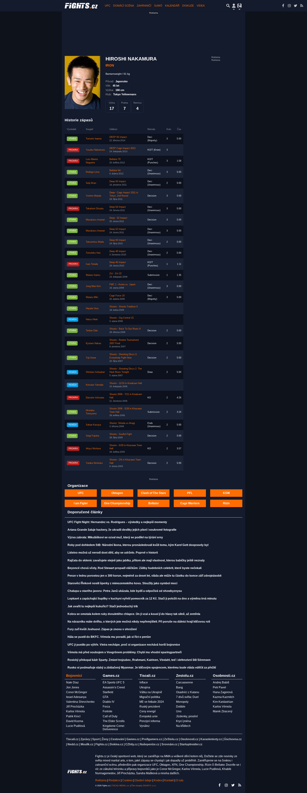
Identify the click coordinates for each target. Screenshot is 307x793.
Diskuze (188, 5)
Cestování (117, 739)
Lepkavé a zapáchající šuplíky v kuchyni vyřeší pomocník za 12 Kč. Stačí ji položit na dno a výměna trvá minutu (142, 598)
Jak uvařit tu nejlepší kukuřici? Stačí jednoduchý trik (103, 606)
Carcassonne (184, 682)
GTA (105, 696)
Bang (179, 687)
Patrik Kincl (73, 716)
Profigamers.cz (152, 739)
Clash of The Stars (153, 492)
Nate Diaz (72, 682)
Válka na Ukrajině (150, 692)
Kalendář (172, 5)
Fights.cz (101, 744)
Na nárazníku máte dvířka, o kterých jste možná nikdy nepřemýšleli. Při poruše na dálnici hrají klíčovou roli (139, 621)
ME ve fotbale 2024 (151, 701)
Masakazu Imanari (95, 220)
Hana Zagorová (223, 692)
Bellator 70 (114, 159)
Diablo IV (108, 701)
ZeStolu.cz (171, 739)
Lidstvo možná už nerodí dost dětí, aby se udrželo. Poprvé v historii (113, 552)
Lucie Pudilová (75, 725)
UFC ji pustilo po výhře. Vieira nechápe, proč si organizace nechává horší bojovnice (124, 644)
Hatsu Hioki (92, 319)
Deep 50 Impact (117, 240)
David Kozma (74, 721)
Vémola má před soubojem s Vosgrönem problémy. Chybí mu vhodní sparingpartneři (125, 652)
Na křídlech (183, 725)
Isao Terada (92, 264)
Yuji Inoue (91, 358)
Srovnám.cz (169, 744)
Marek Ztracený (222, 711)
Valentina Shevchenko (80, 701)
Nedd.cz (73, 744)
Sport (96, 739)
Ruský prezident (149, 706)
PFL (190, 492)
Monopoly (182, 701)
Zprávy (85, 739)
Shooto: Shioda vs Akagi (122, 423)
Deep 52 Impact (117, 229)
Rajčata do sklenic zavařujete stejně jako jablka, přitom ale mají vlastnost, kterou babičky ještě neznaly (136, 560)
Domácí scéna (123, 5)
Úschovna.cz (233, 739)
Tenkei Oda (92, 330)
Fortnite (107, 711)
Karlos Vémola (75, 711)
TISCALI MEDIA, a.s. (121, 785)
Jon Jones (72, 687)
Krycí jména (183, 721)
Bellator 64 (114, 170)
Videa (201, 5)
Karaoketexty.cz (211, 739)
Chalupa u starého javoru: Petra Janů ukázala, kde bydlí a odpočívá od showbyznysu (125, 590)
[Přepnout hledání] (228, 5)
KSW (226, 492)
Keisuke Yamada (94, 385)
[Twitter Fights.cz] (295, 5)
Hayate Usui (92, 308)
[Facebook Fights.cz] (283, 5)
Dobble (180, 706)
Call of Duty (110, 716)
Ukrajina (144, 687)
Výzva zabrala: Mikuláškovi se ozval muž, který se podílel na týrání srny (115, 537)
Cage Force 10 (117, 295)
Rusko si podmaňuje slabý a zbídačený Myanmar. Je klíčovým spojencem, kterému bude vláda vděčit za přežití (142, 667)
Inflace (143, 682)
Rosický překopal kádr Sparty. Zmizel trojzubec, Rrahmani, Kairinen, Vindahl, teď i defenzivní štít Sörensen (139, 659)
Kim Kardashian (223, 701)
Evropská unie (148, 716)
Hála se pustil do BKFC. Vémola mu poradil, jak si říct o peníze (109, 636)
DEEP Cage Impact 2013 (122, 148)
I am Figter (81, 503)
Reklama (101, 780)
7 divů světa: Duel (187, 696)
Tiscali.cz (72, 739)
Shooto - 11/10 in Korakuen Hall (125, 383)
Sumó (158, 5)
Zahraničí (144, 5)
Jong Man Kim (93, 286)
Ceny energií (147, 711)
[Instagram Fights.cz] (289, 5)
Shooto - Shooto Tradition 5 (123, 306)
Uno (178, 711)
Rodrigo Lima (92, 172)
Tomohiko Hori (93, 253)
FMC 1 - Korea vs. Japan (122, 284)
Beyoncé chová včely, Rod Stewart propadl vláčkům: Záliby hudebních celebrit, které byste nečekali (134, 568)
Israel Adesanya (76, 696)
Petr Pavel (219, 687)
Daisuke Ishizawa (95, 397)
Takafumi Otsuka (94, 208)
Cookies (127, 780)
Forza (106, 706)
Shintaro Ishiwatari (95, 372)
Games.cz (133, 739)
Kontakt (169, 780)
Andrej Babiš (221, 682)
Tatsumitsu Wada (95, 242)
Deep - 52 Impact (118, 218)
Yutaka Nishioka (94, 463)
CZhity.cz (131, 744)
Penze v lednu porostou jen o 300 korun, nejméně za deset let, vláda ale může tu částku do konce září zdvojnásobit (144, 575)
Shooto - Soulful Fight (120, 434)
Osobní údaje (143, 780)
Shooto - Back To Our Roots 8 (125, 329)
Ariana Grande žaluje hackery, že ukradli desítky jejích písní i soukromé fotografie (122, 529)
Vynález (144, 725)
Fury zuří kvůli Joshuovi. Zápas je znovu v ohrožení (102, 629)
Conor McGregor (76, 692)
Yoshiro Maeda (93, 196)
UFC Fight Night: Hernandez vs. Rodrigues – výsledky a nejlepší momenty (117, 522)
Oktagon (117, 492)
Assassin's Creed (114, 687)
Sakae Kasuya (93, 425)
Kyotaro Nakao (93, 343)
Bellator (153, 503)
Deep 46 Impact (117, 262)
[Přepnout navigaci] (234, 5)
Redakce (114, 780)
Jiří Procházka (75, 706)
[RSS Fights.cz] (301, 5)
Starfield (108, 692)
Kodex (158, 780)
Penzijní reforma (149, 721)
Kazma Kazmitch (223, 696)
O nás (179, 780)
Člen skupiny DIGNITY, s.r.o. (143, 785)
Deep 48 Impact (117, 251)
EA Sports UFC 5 (113, 682)
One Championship (117, 503)
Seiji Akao (91, 183)
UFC (107, 5)
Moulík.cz (87, 744)
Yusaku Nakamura (95, 150)
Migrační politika (149, 696)
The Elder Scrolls (114, 721)
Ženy (105, 739)
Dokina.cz (116, 744)
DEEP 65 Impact (118, 137)
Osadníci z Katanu (187, 692)
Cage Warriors (190, 503)
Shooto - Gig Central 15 (121, 318)
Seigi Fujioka (92, 436)
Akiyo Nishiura (93, 448)
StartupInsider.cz (191, 744)
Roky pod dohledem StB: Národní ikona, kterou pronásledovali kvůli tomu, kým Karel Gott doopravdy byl (138, 544)
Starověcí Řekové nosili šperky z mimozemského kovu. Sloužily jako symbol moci (122, 583)
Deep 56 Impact (117, 181)
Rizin (226, 503)
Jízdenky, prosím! (187, 716)
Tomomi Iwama (93, 138)
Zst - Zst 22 (115, 273)
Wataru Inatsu (93, 275)
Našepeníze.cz (149, 744)
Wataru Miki (92, 297)
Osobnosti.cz (189, 739)
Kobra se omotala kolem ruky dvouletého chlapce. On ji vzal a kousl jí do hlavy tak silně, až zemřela (134, 613)
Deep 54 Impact (117, 207)
